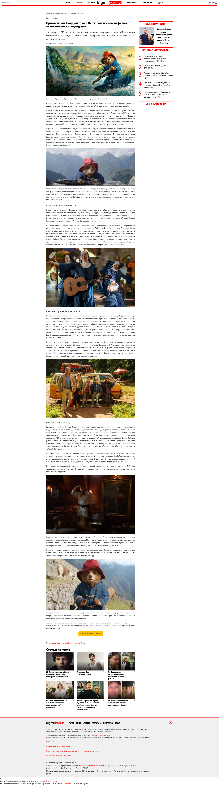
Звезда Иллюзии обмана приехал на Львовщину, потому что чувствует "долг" (57, 674)
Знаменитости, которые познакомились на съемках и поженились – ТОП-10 (155, 58)
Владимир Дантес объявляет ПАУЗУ (84, 673)
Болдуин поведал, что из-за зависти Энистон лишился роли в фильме (118, 702)
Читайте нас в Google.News (91, 633)
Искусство (148, 2)
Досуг (161, 2)
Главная (49, 18)
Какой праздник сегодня (57, 13)
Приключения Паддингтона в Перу (70, 643)
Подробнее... (51, 781)
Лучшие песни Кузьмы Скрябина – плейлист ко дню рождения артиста (158, 74)
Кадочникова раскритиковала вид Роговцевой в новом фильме (116, 675)
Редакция (50, 742)
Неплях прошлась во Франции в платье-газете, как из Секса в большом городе (157, 94)
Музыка (91, 2)
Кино (79, 2)
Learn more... (68, 783)
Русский (5, 3)
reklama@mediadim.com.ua (90, 765)
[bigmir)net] (103, 3)
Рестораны (132, 2)
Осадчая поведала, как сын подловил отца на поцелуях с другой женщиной (56, 703)
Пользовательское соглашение (58, 755)
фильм (53, 643)
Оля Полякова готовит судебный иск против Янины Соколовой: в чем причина (157, 85)
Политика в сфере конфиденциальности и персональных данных (72, 751)
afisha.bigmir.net (98, 735)
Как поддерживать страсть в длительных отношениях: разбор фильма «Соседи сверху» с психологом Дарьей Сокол (88, 704)
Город (68, 2)
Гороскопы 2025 (77, 13)
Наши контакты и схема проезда (59, 746)
